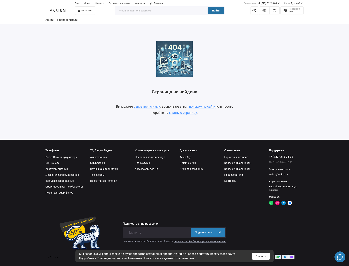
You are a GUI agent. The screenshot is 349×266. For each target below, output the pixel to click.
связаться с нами (147, 106)
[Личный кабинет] (254, 10)
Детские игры (188, 162)
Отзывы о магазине (119, 3)
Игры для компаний (191, 169)
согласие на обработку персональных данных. (200, 241)
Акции (49, 19)
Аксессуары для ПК (146, 169)
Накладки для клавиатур (150, 157)
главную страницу (183, 113)
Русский (292, 3)
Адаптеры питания (56, 169)
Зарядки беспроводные (59, 180)
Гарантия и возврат (236, 157)
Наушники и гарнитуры (104, 169)
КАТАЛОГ (86, 10)
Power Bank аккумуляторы (61, 157)
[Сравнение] (264, 10)
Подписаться (203, 232)
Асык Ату (185, 157)
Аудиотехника (98, 157)
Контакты (140, 3)
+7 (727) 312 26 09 (260, 3)
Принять (261, 256)
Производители (67, 19)
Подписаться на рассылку (141, 223)
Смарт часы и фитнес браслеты (64, 186)
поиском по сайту (202, 106)
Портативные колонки (103, 180)
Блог (77, 3)
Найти (216, 10)
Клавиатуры (142, 162)
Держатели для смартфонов (62, 174)
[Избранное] (274, 10)
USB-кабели (52, 162)
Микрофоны (97, 162)
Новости (99, 3)
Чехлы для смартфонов (59, 192)
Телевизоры (97, 174)
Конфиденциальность (112, 258)
